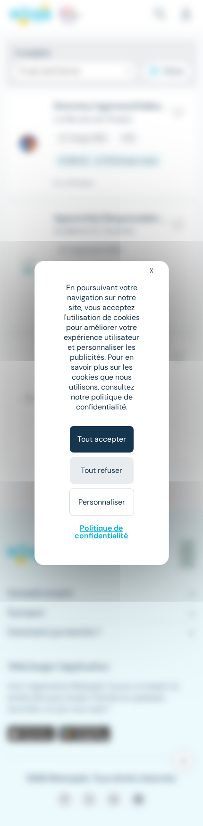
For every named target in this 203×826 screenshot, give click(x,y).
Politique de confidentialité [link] (101, 532)
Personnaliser (101, 502)
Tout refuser (101, 470)
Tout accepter (101, 439)
